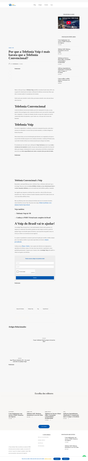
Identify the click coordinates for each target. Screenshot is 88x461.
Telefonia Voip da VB (23, 213)
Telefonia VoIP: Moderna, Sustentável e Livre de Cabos (35, 414)
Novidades (11, 411)
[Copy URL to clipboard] (10, 79)
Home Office (48, 411)
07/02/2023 (44, 338)
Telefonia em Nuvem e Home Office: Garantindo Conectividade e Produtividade (53, 416)
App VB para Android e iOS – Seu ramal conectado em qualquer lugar (20, 360)
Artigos (40, 4)
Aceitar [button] (57, 458)
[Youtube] (79, 5)
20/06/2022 (20, 358)
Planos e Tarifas (25, 246)
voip (64, 411)
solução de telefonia (20, 308)
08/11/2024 (59, 53)
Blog (35, 4)
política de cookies (48, 458)
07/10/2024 (59, 64)
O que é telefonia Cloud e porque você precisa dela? (44, 340)
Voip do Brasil (45, 308)
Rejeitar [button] (65, 458)
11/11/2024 (59, 44)
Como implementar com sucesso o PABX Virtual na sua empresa (16, 415)
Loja (52, 4)
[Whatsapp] (76, 5)
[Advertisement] (35, 79)
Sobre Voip (11, 47)
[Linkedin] (71, 5)
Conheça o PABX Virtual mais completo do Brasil (33, 218)
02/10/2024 (59, 74)
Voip (38, 308)
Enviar (35, 277)
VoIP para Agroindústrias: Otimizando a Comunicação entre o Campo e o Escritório (71, 415)
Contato (46, 4)
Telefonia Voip (30, 308)
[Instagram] (74, 5)
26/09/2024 (59, 83)
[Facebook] (69, 5)
